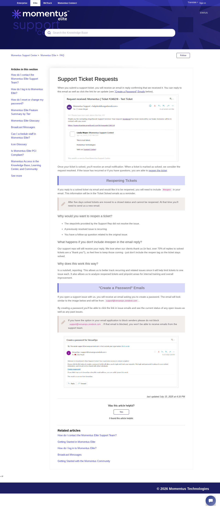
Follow (183, 55)
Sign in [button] (202, 3)
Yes (121, 412)
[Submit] (49, 33)
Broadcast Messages (23, 127)
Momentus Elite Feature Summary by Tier (24, 112)
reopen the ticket (158, 170)
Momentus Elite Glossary (25, 120)
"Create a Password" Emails (129, 91)
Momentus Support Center (24, 55)
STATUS (204, 13)
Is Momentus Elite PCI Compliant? (23, 152)
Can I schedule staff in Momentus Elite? (23, 135)
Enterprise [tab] (22, 3)
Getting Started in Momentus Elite (76, 441)
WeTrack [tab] (47, 3)
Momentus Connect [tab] (67, 3)
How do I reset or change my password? (27, 101)
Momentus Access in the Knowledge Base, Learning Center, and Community (26, 165)
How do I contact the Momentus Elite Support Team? (24, 78)
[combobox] (110, 33)
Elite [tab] (35, 3)
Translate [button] (192, 2)
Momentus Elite (48, 55)
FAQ (62, 55)
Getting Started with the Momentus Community (84, 461)
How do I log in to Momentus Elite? (27, 91)
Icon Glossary (19, 144)
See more (16, 175)
